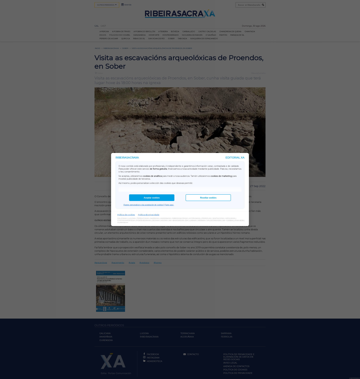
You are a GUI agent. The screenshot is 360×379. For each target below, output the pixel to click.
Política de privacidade (148, 215)
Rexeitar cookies (208, 197)
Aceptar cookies (152, 197)
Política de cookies (126, 215)
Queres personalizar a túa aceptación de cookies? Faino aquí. (148, 205)
